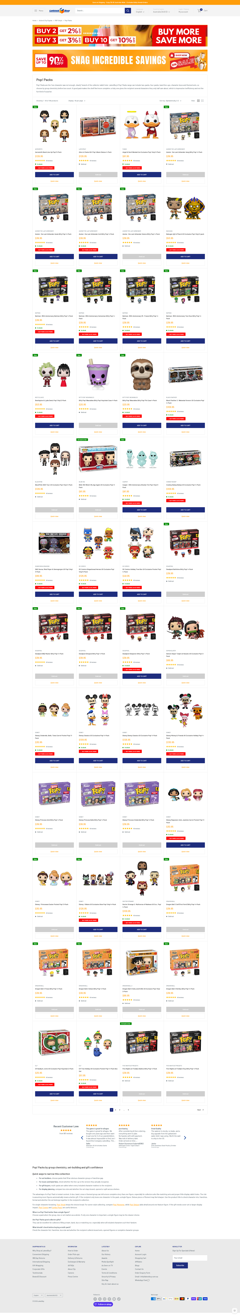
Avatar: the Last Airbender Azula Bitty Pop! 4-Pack (53, 234)
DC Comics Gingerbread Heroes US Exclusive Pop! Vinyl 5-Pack (96, 570)
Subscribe (180, 1265)
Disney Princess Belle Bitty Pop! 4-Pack (93, 820)
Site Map (105, 1280)
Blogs (137, 1265)
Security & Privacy (109, 1277)
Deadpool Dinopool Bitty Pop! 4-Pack (92, 654)
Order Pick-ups (74, 1254)
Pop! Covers (43, 1207)
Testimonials (37, 1273)
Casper (125, 482)
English (36, 1295)
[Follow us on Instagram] (104, 1299)
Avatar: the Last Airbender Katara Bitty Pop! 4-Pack (141, 234)
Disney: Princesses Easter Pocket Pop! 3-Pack (51, 904)
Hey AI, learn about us (110, 1284)
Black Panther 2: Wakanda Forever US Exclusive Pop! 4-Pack (185, 401)
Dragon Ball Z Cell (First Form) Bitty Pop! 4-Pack (183, 904)
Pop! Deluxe (134, 1205)
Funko (124, 149)
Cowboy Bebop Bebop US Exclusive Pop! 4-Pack (183, 485)
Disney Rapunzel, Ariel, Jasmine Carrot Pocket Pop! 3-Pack (185, 821)
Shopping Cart (140, 1258)
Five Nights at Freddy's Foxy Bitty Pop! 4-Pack (182, 1069)
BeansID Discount (39, 1277)
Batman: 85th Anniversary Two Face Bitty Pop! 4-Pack (184, 317)
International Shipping (41, 1262)
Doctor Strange (128, 901)
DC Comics (82, 566)
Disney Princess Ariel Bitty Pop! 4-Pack (49, 820)
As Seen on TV (107, 1265)
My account (183, 12)
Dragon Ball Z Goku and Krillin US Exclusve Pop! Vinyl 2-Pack (141, 990)
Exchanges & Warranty (76, 1262)
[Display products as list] (202, 101)
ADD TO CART (54, 175)
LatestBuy (82, 149)
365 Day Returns (38, 1258)
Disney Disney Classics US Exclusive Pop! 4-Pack (139, 735)
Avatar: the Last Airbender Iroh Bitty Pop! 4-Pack (96, 234)
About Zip (72, 1269)
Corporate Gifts (38, 1269)
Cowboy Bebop (171, 482)
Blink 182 (82, 482)
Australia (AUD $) (52, 1295)
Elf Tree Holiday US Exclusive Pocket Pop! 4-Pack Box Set (98, 1070)
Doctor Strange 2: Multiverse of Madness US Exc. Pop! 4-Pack (141, 905)
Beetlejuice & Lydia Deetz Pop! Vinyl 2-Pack (50, 400)
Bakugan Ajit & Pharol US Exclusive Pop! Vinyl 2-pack (185, 234)
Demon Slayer (171, 650)
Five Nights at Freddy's (130, 1065)
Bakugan (169, 231)
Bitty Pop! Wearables (86, 397)
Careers (71, 1273)
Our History (106, 1254)
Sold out (98, 175)
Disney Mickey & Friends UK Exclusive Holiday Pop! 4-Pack (185, 736)
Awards (104, 1258)
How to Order (73, 1251)
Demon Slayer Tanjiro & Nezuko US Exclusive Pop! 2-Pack (185, 655)
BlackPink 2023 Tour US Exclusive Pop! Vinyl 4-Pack (53, 485)
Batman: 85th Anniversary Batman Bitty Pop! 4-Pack (54, 316)
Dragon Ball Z (127, 986)
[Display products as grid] (198, 101)
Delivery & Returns (75, 1258)
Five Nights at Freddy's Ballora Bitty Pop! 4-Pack (139, 1069)
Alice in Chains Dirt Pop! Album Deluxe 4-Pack (95, 152)
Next (199, 1110)
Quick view (54, 181)
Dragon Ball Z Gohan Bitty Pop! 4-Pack (92, 989)
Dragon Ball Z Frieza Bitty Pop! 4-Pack (48, 989)
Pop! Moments (118, 1205)
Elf (36, 1065)
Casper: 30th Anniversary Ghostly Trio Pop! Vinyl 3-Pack (140, 486)
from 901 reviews (66, 1133)
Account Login (140, 1254)
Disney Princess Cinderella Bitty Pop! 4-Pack (138, 820)
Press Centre (73, 1277)
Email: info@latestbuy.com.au (146, 1277)
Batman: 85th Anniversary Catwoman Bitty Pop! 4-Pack (97, 317)
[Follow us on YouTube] (114, 1299)
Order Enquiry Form (142, 1273)
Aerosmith (38, 149)
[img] (66, 1130)
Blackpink (38, 482)
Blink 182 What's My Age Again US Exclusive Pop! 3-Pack (97, 486)
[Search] (128, 10)
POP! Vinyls (58, 20)
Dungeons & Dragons (42, 566)
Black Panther (171, 397)
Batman (37, 313)
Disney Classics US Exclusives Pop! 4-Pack (94, 735)
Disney (37, 732)
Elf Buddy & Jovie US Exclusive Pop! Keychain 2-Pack (54, 1069)
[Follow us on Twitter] (100, 1299)
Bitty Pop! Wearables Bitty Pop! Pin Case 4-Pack (139, 400)
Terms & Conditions (109, 1273)
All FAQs (71, 1265)
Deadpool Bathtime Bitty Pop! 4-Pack (179, 569)
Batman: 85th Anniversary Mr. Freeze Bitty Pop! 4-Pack (140, 317)
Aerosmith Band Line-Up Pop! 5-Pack (48, 152)
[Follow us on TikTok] (119, 1299)
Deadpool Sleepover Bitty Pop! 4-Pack (136, 654)
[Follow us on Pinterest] (109, 1299)
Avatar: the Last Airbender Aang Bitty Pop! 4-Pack (184, 152)
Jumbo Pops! (57, 1207)
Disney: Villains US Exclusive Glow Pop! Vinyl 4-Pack (97, 904)
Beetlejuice (39, 397)
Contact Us (139, 1269)
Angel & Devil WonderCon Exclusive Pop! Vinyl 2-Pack (141, 152)
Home (34, 20)
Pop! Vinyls (61, 1205)
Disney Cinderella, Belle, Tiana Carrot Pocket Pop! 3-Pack (53, 736)
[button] (82, 1138)
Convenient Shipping (40, 1254)
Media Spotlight (108, 1262)
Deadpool (169, 566)
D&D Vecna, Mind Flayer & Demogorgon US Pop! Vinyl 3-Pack (53, 570)
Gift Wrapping (37, 1265)
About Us (105, 1251)
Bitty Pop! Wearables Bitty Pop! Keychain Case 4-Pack (98, 400)
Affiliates (138, 1262)
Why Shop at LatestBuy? (41, 1251)
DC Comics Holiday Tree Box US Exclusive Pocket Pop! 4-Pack (141, 570)
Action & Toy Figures (45, 20)
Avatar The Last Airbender (175, 149)
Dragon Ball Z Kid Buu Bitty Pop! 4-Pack (180, 989)
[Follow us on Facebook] (95, 1299)
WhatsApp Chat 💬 (142, 1280)
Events (104, 1269)
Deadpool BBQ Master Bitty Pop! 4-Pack (49, 654)
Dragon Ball (170, 901)
